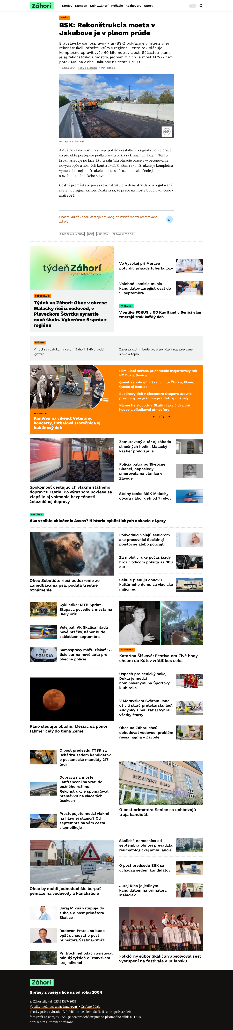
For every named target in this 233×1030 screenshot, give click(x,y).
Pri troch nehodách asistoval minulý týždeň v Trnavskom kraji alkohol (86, 958)
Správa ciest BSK (123, 234)
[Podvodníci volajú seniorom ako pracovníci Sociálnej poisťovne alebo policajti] (189, 540)
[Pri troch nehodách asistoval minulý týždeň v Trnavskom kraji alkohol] (43, 958)
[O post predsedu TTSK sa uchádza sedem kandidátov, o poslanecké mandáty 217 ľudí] (43, 757)
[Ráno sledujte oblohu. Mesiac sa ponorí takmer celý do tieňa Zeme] (72, 699)
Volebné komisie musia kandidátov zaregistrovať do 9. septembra (145, 288)
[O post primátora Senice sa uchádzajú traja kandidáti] (161, 783)
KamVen (81, 5)
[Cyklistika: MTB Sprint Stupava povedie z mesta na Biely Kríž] (43, 609)
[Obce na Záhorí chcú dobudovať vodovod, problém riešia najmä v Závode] (189, 732)
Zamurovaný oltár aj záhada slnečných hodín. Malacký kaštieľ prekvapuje (145, 446)
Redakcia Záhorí (87, 67)
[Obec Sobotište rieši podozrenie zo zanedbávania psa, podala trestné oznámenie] (72, 554)
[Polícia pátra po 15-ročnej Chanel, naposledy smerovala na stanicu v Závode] (189, 471)
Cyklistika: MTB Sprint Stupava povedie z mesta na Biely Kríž (86, 609)
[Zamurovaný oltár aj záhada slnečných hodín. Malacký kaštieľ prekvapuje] (189, 446)
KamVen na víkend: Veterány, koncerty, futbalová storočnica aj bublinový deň (67, 423)
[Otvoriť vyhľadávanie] (201, 6)
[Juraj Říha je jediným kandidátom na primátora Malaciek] (189, 890)
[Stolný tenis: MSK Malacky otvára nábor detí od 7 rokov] (189, 496)
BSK (90, 234)
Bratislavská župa (72, 234)
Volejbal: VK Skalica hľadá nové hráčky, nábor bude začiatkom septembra (84, 632)
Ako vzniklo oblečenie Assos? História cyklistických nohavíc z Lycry (98, 520)
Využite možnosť (54, 1006)
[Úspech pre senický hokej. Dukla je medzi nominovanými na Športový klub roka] (189, 681)
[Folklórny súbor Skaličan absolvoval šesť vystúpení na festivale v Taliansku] (161, 929)
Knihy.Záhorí (99, 5)
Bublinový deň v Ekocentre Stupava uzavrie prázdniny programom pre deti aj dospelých (156, 396)
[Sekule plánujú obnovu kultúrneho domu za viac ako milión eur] (189, 585)
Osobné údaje (90, 1006)
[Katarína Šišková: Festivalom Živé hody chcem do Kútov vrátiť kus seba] (161, 623)
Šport (148, 5)
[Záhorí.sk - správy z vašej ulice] (42, 5)
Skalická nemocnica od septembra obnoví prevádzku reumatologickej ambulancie (146, 845)
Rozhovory (133, 5)
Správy (67, 5)
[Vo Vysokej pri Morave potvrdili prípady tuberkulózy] (189, 266)
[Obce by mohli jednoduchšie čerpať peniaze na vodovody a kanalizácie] (72, 862)
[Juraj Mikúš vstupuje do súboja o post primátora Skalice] (43, 913)
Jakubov (102, 234)
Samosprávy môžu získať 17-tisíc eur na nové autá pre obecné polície (86, 654)
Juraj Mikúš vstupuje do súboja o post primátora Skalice (82, 913)
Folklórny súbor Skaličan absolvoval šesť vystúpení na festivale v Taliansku (160, 958)
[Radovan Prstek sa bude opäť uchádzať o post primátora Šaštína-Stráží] (43, 935)
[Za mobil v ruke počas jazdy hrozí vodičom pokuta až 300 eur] (189, 562)
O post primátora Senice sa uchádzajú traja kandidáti (157, 812)
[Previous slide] (154, 417)
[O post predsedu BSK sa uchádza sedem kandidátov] (189, 868)
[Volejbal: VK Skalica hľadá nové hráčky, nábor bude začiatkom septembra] (43, 632)
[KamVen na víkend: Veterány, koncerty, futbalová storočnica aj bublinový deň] (72, 387)
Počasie (117, 5)
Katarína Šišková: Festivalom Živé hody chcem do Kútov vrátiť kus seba (158, 658)
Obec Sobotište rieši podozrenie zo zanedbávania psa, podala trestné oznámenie (65, 585)
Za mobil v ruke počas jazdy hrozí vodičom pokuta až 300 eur (146, 562)
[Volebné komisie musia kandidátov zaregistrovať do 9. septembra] (189, 288)
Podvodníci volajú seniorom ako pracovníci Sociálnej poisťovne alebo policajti (144, 540)
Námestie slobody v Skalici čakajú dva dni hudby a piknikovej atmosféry (154, 407)
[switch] (192, 6)
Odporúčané (42, 296)
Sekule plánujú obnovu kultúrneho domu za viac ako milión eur (146, 584)
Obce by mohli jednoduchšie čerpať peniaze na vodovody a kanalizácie (65, 891)
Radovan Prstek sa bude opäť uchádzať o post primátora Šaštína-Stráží (82, 935)
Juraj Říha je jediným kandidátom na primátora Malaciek (143, 890)
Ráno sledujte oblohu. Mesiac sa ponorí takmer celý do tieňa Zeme (69, 729)
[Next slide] (169, 417)
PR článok (126, 306)
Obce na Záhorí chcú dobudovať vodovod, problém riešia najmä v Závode (146, 732)
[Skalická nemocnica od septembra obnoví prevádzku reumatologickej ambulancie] (189, 845)
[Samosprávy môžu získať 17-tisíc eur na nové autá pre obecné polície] (43, 654)
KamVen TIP (40, 413)
